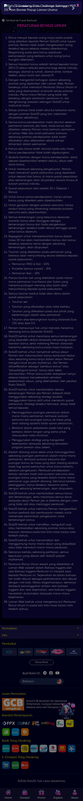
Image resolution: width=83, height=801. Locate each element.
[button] (9, 8)
